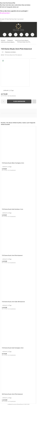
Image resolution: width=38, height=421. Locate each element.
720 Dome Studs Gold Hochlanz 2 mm (12, 209)
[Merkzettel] (21, 34)
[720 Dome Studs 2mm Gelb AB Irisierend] (18, 283)
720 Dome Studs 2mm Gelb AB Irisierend (13, 301)
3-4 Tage (11, 90)
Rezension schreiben (10, 52)
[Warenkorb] (27, 34)
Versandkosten (13, 95)
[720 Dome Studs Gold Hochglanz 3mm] (18, 329)
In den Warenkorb (19, 101)
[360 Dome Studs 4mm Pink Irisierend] (18, 375)
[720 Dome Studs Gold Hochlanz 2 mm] (18, 190)
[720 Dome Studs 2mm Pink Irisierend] (18, 236)
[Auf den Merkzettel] (34, 101)
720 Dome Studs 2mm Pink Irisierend (12, 255)
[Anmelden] (15, 34)
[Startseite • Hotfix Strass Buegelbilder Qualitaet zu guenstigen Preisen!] (18, 31)
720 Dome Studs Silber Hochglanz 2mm (13, 163)
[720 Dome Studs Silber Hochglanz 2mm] (18, 144)
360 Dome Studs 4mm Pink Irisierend (12, 394)
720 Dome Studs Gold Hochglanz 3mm (12, 348)
